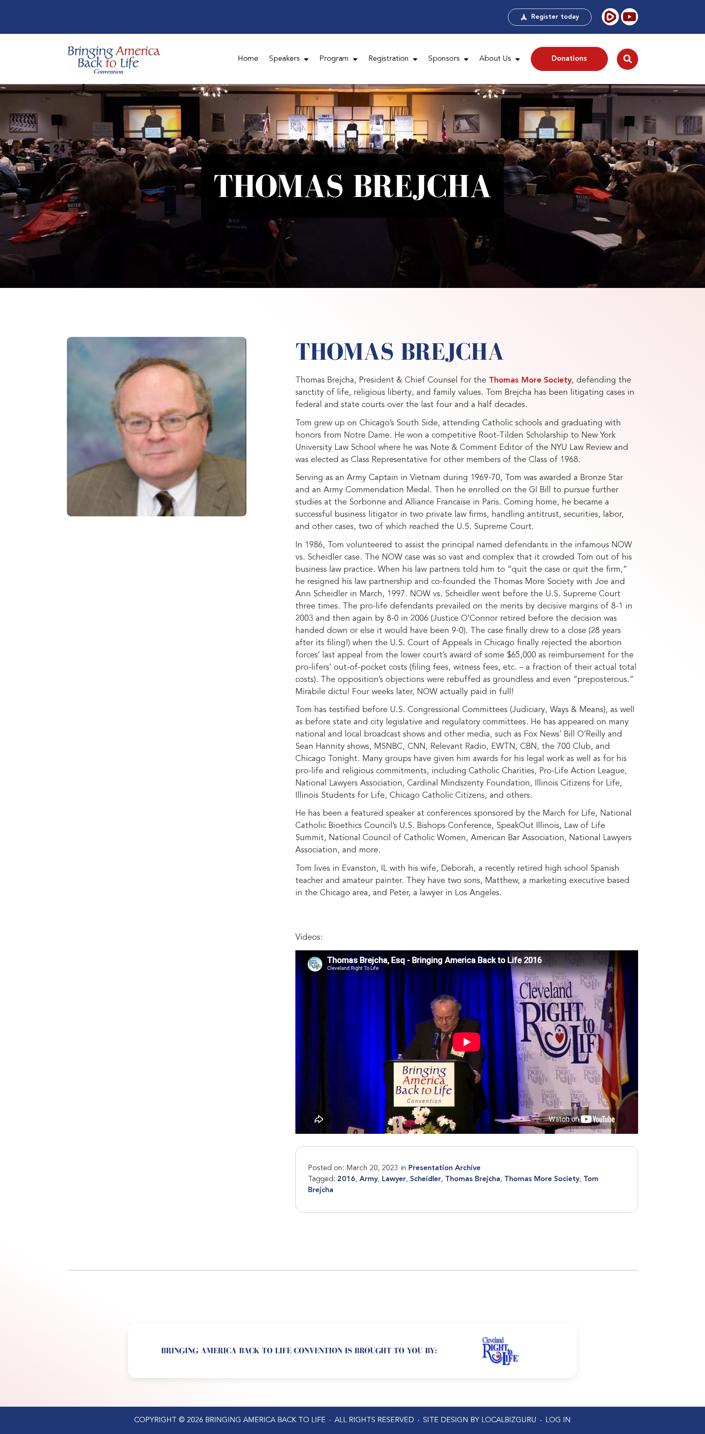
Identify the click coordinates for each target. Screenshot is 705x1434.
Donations (569, 58)
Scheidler (425, 1179)
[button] (627, 59)
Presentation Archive (444, 1168)
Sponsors (444, 58)
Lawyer (394, 1179)
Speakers (284, 58)
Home (248, 58)
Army (368, 1179)
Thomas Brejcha (472, 1179)
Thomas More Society (530, 380)
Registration (388, 58)
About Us (495, 58)
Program (334, 58)
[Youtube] (629, 16)
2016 (346, 1179)
